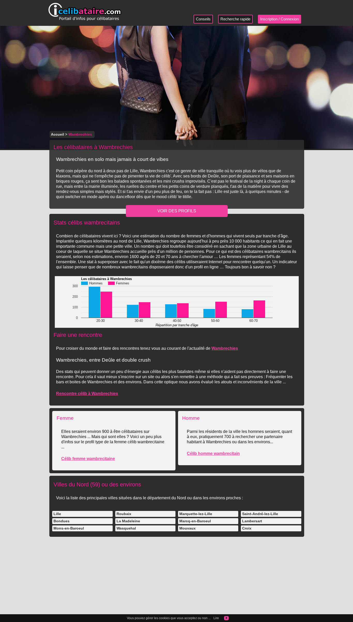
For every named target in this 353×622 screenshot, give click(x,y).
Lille (57, 514)
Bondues (61, 521)
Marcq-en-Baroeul (195, 521)
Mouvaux (187, 528)
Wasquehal (126, 528)
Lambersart (252, 521)
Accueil (57, 134)
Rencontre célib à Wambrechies (87, 393)
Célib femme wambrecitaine (88, 458)
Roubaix (124, 514)
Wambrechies (224, 348)
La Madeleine (128, 521)
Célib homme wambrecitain (213, 453)
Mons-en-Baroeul (68, 528)
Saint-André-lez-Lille (260, 514)
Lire (216, 618)
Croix (246, 528)
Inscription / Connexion (279, 19)
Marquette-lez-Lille (195, 514)
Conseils (203, 19)
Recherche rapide (235, 19)
